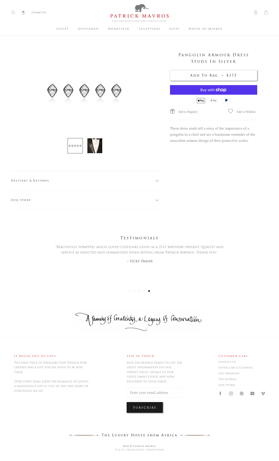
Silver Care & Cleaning (235, 367)
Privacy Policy (135, 449)
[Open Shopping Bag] (266, 12)
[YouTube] (252, 393)
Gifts (174, 28)
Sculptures (149, 28)
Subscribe (145, 407)
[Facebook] (220, 393)
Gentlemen (88, 28)
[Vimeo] (263, 393)
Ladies (62, 28)
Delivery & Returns (30, 180)
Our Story (21, 200)
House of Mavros (206, 28)
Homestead (119, 28)
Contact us (227, 361)
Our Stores (226, 385)
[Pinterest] (241, 393)
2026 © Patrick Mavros (139, 446)
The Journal (227, 379)
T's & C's (119, 449)
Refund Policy (155, 449)
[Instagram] (231, 393)
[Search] (13, 12)
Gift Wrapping (229, 373)
